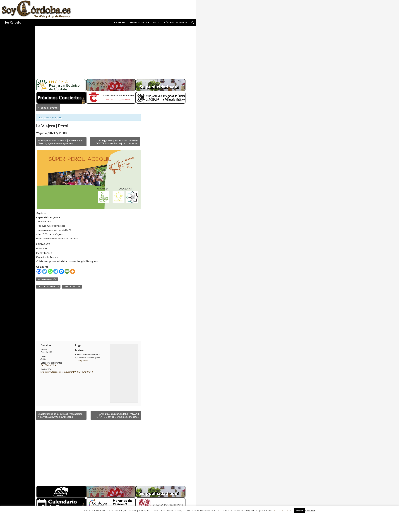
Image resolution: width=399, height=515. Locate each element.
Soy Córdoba (13, 22)
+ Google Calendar (48, 287)
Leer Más (310, 510)
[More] (72, 271)
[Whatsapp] (50, 271)
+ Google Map (81, 360)
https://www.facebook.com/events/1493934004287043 (67, 372)
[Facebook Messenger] (61, 271)
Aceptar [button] (299, 510)
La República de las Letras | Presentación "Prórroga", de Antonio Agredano (60, 142)
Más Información (47, 279)
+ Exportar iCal (71, 287)
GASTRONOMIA (48, 365)
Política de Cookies (283, 510)
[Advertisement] (112, 51)
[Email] (67, 271)
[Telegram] (55, 271)
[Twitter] (44, 271)
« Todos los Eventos (48, 107)
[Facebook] (38, 271)
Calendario (120, 22)
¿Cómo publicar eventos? (175, 22)
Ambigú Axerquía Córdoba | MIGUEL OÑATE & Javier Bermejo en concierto (117, 142)
